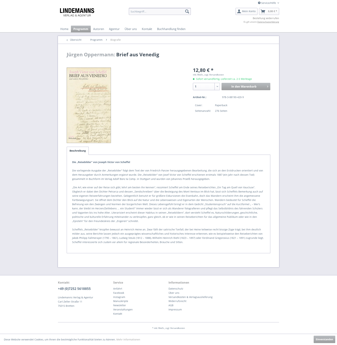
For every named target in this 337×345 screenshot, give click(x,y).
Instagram (119, 297)
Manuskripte (120, 301)
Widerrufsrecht (177, 301)
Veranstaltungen (123, 309)
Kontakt (117, 313)
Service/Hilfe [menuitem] (268, 3)
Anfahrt (117, 288)
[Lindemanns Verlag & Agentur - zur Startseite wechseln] (77, 12)
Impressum (175, 309)
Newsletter (119, 305)
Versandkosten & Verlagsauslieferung (190, 297)
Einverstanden (324, 339)
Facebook (118, 292)
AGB (170, 305)
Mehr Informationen (128, 339)
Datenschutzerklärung (268, 21)
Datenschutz (175, 288)
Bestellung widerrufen (266, 18)
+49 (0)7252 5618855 (74, 288)
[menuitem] (160, 11)
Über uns (173, 292)
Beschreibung (78, 150)
